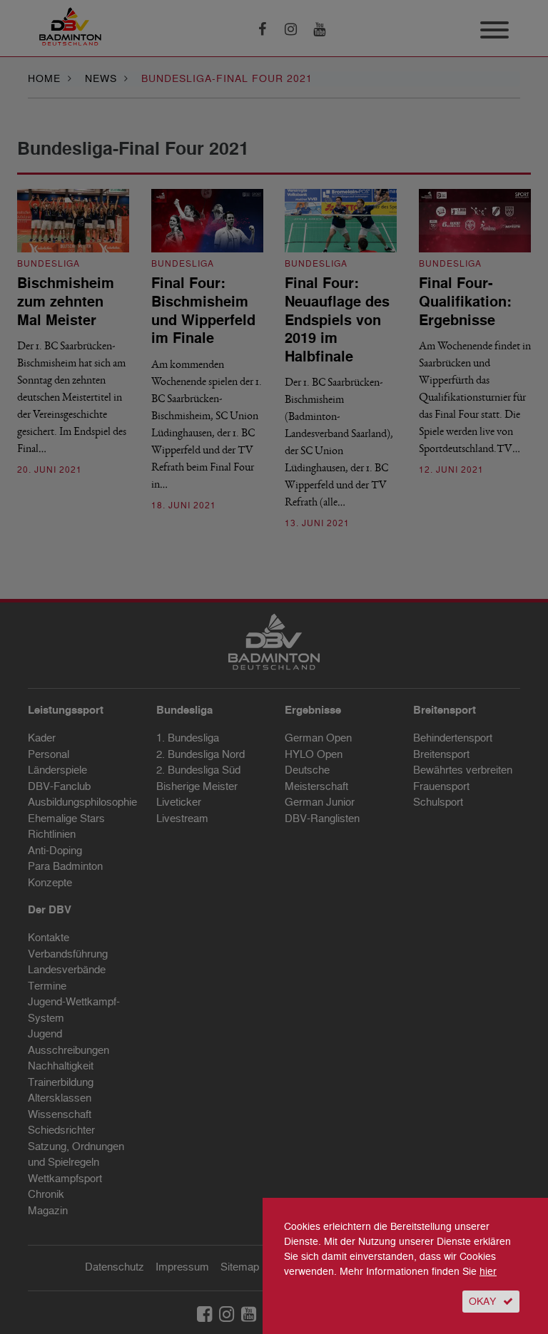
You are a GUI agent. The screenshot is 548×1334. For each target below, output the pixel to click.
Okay (482, 1301)
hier (488, 1272)
